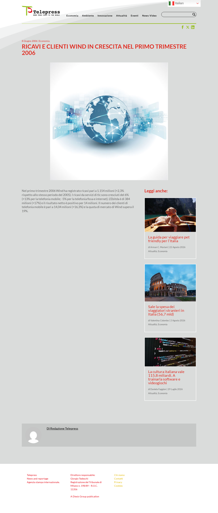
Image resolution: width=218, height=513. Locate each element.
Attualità (121, 15)
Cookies (118, 485)
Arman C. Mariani (159, 247)
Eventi (134, 15)
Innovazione (105, 15)
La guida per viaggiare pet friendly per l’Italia (169, 239)
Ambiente (88, 15)
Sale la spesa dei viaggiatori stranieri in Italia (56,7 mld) (166, 310)
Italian (179, 3)
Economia (72, 15)
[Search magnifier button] (194, 14)
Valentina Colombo (159, 320)
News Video (149, 15)
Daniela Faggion (158, 389)
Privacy (118, 482)
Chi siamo (119, 475)
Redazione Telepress (64, 428)
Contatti (118, 478)
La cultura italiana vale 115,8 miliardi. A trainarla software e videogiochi (166, 377)
